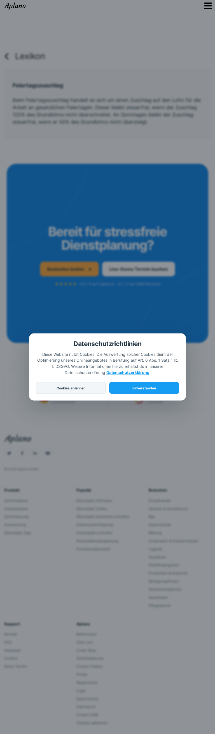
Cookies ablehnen (71, 388)
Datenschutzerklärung (127, 372)
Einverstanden (144, 388)
